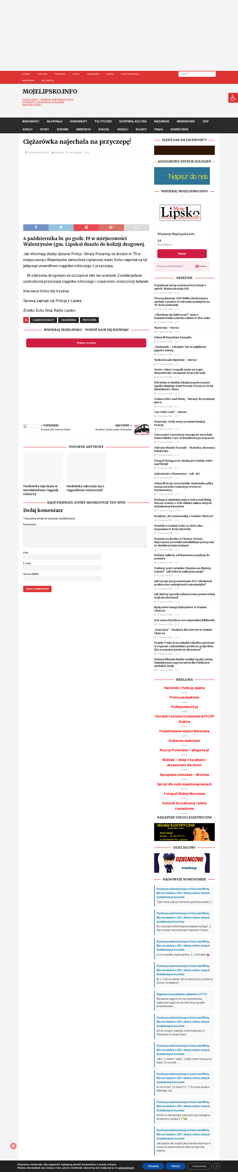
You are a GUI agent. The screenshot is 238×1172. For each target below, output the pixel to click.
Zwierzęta (83, 129)
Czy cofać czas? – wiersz (170, 412)
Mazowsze (161, 121)
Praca (158, 129)
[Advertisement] (128, 39)
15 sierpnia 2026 (165, 588)
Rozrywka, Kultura (133, 121)
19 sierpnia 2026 (165, 393)
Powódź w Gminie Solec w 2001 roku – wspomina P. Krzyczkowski (179, 527)
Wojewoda (48, 80)
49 (179, 510)
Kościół (104, 129)
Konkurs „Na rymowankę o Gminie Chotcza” (184, 516)
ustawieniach (126, 1168)
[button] (233, 98)
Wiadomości (30, 121)
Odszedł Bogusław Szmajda (173, 337)
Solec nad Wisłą (130, 74)
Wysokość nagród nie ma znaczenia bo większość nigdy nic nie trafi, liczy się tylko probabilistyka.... (181, 1002)
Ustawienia (199, 1166)
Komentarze (179, 129)
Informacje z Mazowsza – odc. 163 (177, 473)
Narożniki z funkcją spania (184, 688)
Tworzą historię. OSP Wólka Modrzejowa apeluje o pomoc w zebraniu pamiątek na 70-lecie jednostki (182, 302)
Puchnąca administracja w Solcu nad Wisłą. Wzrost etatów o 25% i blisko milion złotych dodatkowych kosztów (183, 503)
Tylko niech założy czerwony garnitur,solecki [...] (184, 901)
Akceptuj (153, 1166)
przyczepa (89, 320)
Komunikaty (78, 121)
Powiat (26, 74)
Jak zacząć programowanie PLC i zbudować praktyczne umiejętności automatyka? (183, 582)
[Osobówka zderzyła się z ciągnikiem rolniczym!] (86, 467)
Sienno (110, 74)
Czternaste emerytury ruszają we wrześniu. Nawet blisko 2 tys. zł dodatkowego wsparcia (184, 436)
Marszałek (28, 80)
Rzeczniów (93, 74)
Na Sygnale (54, 121)
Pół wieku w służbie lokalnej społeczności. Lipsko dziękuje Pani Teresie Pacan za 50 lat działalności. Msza (183, 386)
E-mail (27, 563)
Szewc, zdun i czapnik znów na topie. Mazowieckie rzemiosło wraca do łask (179, 371)
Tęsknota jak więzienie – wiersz (175, 360)
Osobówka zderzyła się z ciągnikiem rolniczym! (85, 488)
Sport (44, 129)
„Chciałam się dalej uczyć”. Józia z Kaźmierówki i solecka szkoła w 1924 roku (182, 316)
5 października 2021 (38, 152)
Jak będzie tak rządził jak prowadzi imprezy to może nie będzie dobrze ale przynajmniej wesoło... (184, 1147)
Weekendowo (186, 121)
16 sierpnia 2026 (165, 520)
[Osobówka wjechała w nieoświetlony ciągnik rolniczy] (43, 467)
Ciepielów (59, 74)
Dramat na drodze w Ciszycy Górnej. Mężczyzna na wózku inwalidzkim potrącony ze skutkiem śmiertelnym (184, 542)
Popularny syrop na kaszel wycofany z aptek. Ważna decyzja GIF (180, 287)
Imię (25, 552)
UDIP (205, 121)
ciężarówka (68, 320)
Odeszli (122, 129)
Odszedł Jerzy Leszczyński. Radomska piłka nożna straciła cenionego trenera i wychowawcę (183, 487)
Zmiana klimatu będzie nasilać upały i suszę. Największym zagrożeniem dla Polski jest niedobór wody (183, 663)
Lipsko (76, 74)
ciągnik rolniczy (43, 320)
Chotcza (42, 74)
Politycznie (103, 121)
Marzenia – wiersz (166, 327)
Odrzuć (175, 1166)
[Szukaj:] (197, 73)
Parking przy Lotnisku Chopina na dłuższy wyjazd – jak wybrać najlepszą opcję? (182, 569)
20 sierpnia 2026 (165, 341)
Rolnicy (141, 129)
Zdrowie (62, 129)
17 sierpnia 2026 (165, 494)
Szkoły (27, 129)
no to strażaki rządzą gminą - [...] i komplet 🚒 (183, 954)
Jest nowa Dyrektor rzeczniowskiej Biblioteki (184, 620)
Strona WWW (30, 574)
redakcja (59, 152)
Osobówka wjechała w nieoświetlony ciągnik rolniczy (41, 490)
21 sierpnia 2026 (165, 293)
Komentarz (29, 524)
